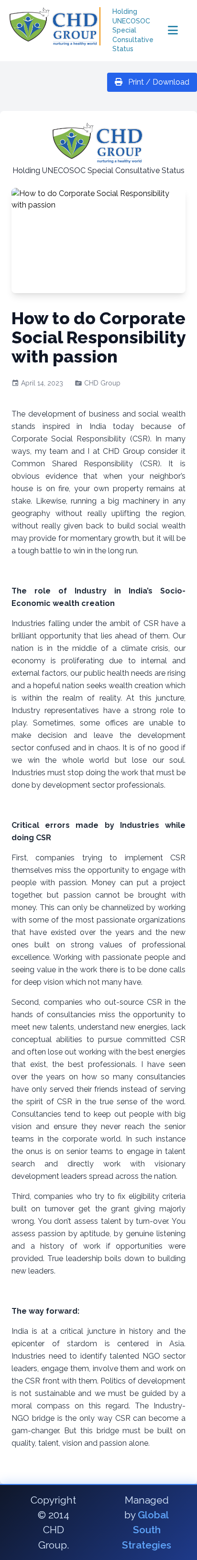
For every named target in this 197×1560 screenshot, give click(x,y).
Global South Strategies (146, 1529)
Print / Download (157, 82)
